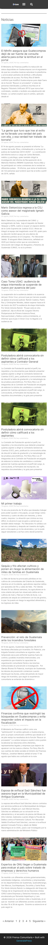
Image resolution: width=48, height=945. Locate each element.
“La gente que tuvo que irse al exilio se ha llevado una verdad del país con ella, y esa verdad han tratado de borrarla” (23, 135)
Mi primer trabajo (11, 503)
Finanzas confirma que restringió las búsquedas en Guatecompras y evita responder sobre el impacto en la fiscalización (23, 718)
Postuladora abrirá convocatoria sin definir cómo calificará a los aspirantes (22, 432)
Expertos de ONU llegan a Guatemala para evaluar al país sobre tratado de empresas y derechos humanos (23, 867)
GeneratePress (24, 940)
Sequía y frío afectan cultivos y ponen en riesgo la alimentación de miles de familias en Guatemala (22, 569)
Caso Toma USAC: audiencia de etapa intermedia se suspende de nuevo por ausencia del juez (21, 284)
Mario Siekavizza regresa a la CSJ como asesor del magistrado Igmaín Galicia (22, 210)
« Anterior (8, 921)
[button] (24, 4)
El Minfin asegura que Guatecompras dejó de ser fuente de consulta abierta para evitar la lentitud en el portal (23, 55)
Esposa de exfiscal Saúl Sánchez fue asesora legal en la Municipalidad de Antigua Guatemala (23, 793)
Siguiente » (39, 921)
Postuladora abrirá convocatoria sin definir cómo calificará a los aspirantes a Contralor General (22, 358)
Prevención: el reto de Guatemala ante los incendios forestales (21, 639)
